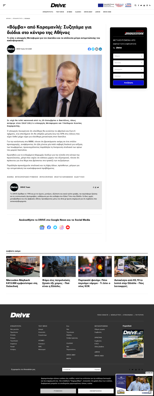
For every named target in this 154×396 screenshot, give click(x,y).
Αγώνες (69, 12)
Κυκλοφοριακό (47, 177)
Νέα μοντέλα (14, 329)
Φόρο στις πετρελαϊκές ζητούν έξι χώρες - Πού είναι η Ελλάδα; (56, 283)
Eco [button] (68, 326)
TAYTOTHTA (139, 315)
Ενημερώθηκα (96, 391)
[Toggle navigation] (4, 5)
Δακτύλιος (80, 177)
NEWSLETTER (116, 315)
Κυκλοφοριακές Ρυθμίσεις (27, 177)
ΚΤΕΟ (97, 344)
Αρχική (8, 18)
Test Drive (60, 12)
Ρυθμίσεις (58, 391)
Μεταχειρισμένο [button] (101, 326)
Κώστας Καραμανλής (64, 177)
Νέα (68, 329)
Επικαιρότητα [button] (15, 326)
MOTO (69, 358)
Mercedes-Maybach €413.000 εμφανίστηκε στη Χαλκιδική (21, 283)
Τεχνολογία (14, 341)
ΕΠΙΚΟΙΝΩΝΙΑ (128, 315)
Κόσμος (12, 338)
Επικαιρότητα (48, 12)
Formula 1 (41, 344)
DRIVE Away (88, 12)
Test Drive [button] (42, 326)
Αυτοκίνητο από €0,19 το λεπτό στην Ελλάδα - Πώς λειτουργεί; (129, 283)
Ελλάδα (27, 18)
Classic (78, 12)
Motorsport (41, 349)
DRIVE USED (107, 12)
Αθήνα (11, 177)
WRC (40, 346)
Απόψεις (13, 349)
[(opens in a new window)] (139, 5)
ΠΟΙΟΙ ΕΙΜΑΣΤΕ (102, 315)
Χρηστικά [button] (98, 337)
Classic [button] (70, 343)
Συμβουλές (98, 332)
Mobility (69, 335)
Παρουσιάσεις (71, 349)
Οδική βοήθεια (99, 346)
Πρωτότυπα (14, 332)
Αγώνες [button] (41, 340)
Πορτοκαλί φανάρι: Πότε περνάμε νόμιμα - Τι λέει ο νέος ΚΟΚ (94, 283)
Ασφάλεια (13, 344)
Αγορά (12, 346)
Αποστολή (41, 332)
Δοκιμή (40, 329)
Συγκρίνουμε (42, 335)
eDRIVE (97, 12)
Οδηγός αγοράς (100, 329)
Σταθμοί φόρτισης (72, 338)
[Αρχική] (58, 5)
